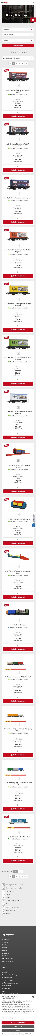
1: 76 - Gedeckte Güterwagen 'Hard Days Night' (18, 198)
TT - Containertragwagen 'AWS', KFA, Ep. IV (18, 677)
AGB (3, 991)
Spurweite (5, 939)
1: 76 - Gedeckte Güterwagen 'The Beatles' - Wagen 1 (18, 251)
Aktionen (5, 950)
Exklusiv (4, 948)
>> (26, 63)
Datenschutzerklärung (9, 975)
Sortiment (5, 942)
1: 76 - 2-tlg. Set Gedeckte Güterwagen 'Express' (18, 466)
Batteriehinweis (7, 977)
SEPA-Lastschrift (7, 980)
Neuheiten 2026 (7, 961)
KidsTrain (5, 956)
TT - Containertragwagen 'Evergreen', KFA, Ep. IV (18, 784)
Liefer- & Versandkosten (10, 983)
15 (15, 871)
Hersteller (5, 945)
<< (10, 63)
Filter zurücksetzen (18, 45)
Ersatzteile (5, 953)
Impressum (6, 988)
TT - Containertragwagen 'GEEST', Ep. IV (18, 836)
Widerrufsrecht (7, 986)
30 (20, 871)
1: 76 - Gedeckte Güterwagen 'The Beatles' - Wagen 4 (18, 412)
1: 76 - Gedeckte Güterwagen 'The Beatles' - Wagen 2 (18, 305)
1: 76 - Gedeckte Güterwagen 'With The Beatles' (18, 145)
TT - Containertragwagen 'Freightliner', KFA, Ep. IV (18, 730)
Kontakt (4, 972)
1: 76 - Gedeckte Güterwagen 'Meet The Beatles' (18, 91)
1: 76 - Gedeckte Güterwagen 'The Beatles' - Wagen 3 (18, 358)
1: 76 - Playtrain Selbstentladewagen (18, 519)
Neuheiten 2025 (7, 958)
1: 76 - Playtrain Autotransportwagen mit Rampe (18, 572)
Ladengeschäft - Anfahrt (10, 994)
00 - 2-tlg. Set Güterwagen (18, 625)
